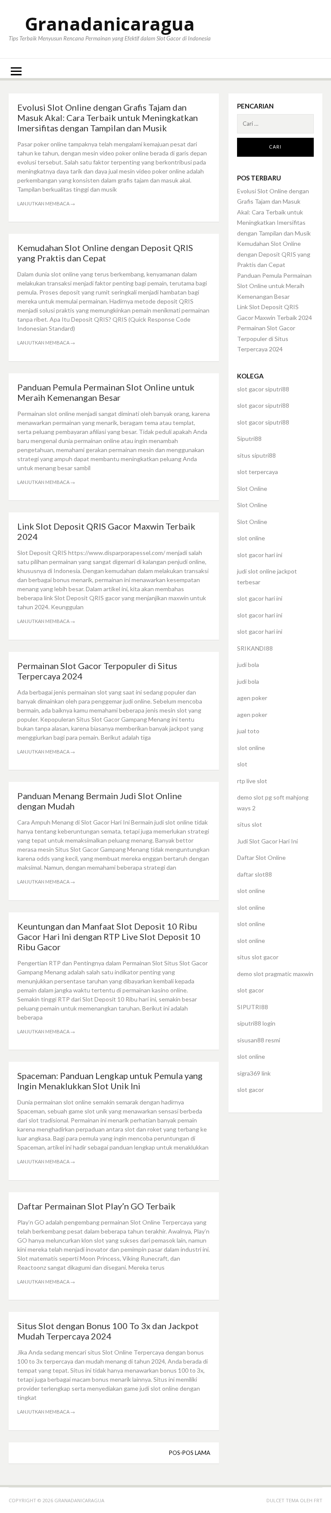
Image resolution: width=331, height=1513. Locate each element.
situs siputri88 (256, 455)
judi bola (248, 664)
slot (242, 764)
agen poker (252, 697)
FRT (318, 1500)
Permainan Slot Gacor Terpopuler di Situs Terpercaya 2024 (266, 338)
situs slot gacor (257, 957)
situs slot (249, 824)
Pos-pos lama (189, 1452)
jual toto (248, 731)
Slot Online (252, 488)
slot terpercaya (257, 471)
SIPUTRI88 (252, 1007)
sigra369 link (254, 1073)
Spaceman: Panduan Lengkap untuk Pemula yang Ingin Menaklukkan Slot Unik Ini (110, 1080)
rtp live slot (252, 780)
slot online (251, 538)
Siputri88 (249, 438)
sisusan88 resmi (258, 1040)
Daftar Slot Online (261, 857)
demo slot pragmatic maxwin (275, 973)
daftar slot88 (254, 874)
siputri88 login (256, 1023)
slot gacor (250, 990)
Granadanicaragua (110, 23)
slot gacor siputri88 (263, 389)
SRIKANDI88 (255, 648)
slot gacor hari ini (259, 554)
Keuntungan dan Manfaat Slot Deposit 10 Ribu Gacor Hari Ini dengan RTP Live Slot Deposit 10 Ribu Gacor (108, 936)
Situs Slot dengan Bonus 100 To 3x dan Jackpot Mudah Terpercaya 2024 (108, 1331)
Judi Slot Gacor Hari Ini (267, 841)
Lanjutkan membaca (46, 203)
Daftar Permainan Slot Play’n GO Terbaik (96, 1206)
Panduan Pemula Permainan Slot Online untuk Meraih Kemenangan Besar (105, 392)
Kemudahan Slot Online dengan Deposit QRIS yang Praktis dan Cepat (105, 252)
